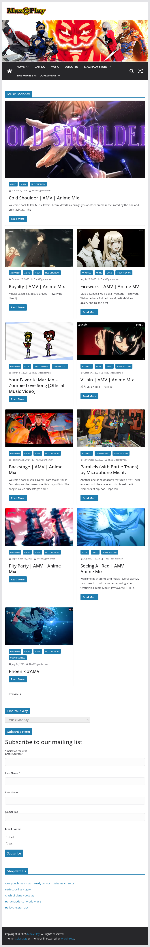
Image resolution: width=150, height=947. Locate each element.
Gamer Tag (11, 811)
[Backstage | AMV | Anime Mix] (39, 428)
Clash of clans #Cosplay (19, 895)
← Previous (13, 694)
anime (13, 184)
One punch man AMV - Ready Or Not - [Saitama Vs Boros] (40, 883)
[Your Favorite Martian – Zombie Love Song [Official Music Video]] (39, 341)
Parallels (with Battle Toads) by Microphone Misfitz (109, 469)
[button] (27, 66)
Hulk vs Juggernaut (16, 907)
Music (55, 66)
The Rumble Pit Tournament (36, 75)
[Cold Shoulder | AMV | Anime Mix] (75, 139)
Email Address (14, 753)
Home (21, 66)
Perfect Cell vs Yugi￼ (18, 889)
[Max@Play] (9, 71)
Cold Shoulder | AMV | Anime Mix (44, 198)
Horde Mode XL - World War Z (23, 901)
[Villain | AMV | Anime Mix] (111, 341)
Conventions (102, 453)
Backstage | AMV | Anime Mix (36, 469)
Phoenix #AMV (24, 671)
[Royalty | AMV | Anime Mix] (39, 248)
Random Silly (59, 366)
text (11, 843)
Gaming (40, 66)
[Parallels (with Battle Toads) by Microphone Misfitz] (111, 428)
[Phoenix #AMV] (39, 626)
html (11, 837)
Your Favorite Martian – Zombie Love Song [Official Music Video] (36, 385)
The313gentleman (41, 190)
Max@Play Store (95, 66)
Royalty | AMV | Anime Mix (37, 286)
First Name (12, 773)
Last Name (12, 792)
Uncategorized (17, 658)
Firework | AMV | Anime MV (109, 286)
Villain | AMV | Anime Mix (107, 380)
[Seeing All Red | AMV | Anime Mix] (111, 527)
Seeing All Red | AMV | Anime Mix (103, 568)
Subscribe (71, 66)
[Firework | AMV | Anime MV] (111, 248)
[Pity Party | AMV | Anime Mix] (39, 527)
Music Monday (38, 184)
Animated (15, 273)
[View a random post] (140, 71)
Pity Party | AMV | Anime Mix (35, 568)
